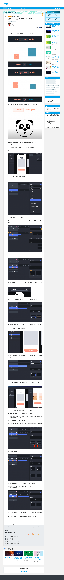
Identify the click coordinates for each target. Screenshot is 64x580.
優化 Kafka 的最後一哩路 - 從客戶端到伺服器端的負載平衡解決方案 (55, 42)
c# (53, 91)
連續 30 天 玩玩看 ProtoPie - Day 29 (13, 541)
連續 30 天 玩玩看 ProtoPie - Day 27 (13, 538)
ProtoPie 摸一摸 (15, 16)
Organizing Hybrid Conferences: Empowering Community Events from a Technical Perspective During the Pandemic (55, 47)
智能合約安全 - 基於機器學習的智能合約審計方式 (55, 31)
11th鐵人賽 (48, 85)
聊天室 (20, 8)
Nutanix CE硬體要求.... (50, 101)
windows (48, 91)
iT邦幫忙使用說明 (53, 577)
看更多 (58, 23)
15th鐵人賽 (48, 79)
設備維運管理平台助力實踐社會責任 (55, 26)
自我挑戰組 (10, 16)
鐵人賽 (53, 85)
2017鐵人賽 (53, 89)
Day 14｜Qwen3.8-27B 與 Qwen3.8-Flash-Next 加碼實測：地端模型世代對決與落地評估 (53, 119)
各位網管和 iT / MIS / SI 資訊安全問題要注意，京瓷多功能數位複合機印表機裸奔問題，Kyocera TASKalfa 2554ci (53, 115)
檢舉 (41, 524)
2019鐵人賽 (57, 85)
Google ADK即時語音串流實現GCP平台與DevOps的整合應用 (38, 558)
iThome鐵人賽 (53, 12)
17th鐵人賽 (48, 83)
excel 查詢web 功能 (50, 100)
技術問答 (9, 8)
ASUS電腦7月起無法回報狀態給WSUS (53, 108)
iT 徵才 (17, 8)
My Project (13, 8)
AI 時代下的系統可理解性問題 (51, 121)
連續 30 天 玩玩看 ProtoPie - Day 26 (13, 536)
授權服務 (33, 577)
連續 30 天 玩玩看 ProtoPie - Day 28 (13, 539)
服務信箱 (37, 577)
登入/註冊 (58, 8)
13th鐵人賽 (10, 21)
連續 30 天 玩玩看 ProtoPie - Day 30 (13, 543)
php (51, 91)
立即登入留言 (23, 571)
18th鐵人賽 (48, 89)
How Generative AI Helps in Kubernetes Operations (56, 62)
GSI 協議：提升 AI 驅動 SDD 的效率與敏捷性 (55, 72)
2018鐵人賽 (53, 87)
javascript (48, 87)
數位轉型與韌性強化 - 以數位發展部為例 (55, 52)
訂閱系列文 (36, 533)
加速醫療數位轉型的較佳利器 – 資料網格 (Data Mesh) (55, 36)
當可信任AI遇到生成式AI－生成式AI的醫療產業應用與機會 (55, 57)
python (57, 87)
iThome (26, 577)
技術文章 (5, 8)
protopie (14, 21)
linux (56, 91)
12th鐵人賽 (53, 83)
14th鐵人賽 (53, 81)
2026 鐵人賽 (25, 8)
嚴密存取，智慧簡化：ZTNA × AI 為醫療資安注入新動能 (55, 67)
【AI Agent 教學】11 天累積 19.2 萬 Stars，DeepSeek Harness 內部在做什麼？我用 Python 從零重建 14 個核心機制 (53, 126)
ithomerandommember (16, 23)
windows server (49, 93)
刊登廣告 (29, 577)
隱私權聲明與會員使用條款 (44, 577)
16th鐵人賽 (53, 79)
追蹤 (13, 524)
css (53, 93)
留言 (10, 524)
